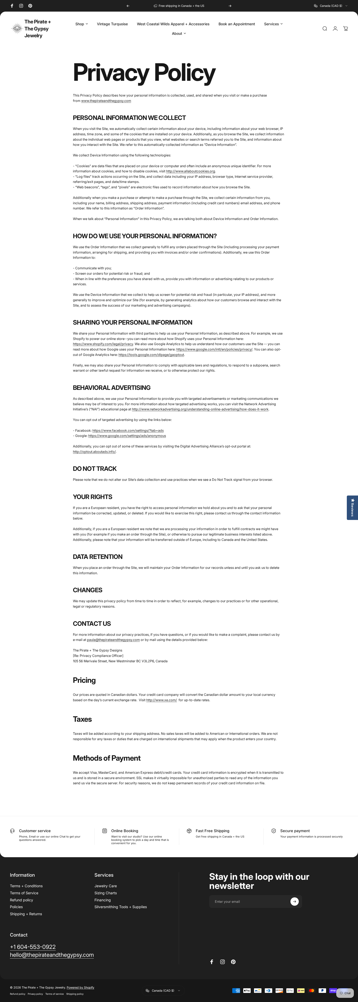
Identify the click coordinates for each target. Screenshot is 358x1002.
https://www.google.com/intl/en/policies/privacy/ (214, 349)
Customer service (35, 830)
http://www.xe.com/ (161, 700)
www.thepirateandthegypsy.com (106, 101)
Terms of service (54, 993)
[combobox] (331, 6)
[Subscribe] (294, 901)
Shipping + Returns (26, 914)
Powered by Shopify (80, 987)
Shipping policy (74, 993)
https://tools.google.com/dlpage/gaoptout (151, 355)
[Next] (230, 6)
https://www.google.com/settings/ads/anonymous (127, 436)
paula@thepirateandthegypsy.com (113, 640)
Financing (102, 900)
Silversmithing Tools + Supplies (120, 907)
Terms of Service (24, 893)
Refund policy (21, 900)
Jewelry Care (105, 886)
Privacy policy (35, 993)
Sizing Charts (105, 893)
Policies (16, 907)
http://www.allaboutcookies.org (190, 171)
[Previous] (128, 6)
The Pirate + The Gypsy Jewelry (37, 29)
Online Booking (124, 830)
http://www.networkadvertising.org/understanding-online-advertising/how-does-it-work (200, 409)
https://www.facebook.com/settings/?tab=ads (128, 430)
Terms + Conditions (26, 886)
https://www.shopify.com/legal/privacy (103, 344)
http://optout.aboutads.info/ (94, 452)
